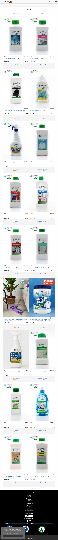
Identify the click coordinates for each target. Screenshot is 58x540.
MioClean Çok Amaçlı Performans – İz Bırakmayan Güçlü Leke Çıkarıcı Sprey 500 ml (15, 372)
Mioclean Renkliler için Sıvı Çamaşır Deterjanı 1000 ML (15, 215)
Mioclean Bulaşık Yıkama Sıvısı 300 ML (37, 110)
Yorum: (25, 56)
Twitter (30, 516)
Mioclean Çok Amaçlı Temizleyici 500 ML (38, 371)
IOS (28, 521)
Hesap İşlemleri (29, 509)
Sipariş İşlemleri (29, 506)
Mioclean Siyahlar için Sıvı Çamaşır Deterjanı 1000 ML (14, 110)
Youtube (32, 516)
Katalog (29, 496)
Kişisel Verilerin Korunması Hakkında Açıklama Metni (12, 532)
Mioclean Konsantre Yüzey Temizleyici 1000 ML (40, 267)
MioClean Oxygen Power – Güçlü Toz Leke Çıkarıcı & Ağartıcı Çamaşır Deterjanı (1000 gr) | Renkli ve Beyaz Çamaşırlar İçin (41, 320)
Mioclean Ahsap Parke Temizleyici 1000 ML (12, 476)
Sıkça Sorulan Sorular (29, 510)
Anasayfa (5, 6)
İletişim (29, 500)
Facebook (26, 516)
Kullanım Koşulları (29, 537)
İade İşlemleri (29, 508)
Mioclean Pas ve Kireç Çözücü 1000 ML (12, 267)
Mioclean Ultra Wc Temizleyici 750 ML (37, 215)
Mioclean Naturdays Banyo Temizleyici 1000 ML (40, 476)
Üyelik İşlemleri (29, 505)
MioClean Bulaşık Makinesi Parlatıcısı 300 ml (39, 424)
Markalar (10, 6)
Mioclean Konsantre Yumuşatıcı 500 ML (38, 58)
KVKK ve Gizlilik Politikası (29, 538)
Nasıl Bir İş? (29, 495)
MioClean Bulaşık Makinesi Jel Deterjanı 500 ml (13, 424)
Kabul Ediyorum (12, 536)
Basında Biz (29, 499)
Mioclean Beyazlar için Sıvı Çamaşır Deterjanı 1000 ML (41, 162)
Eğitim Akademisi (29, 498)
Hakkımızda (29, 494)
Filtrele (42, 13)
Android (30, 521)
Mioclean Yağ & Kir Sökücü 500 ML (11, 162)
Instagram (28, 516)
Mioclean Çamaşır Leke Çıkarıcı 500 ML (12, 58)
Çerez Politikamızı (6, 532)
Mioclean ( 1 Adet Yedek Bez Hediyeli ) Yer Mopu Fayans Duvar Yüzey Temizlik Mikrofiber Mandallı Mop (15, 320)
